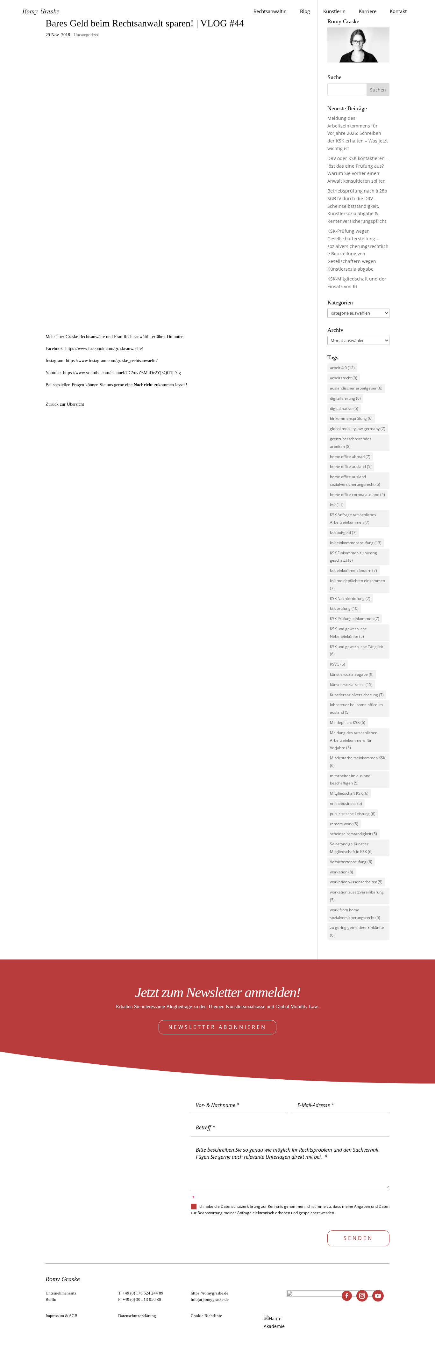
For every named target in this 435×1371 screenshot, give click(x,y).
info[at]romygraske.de (210, 1299)
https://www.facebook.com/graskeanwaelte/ (104, 348)
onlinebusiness (346, 803)
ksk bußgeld (343, 532)
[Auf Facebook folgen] (347, 1296)
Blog (305, 11)
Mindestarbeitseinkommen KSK (357, 761)
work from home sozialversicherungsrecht (355, 913)
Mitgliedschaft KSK (349, 793)
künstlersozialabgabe (352, 674)
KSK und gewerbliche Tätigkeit (356, 650)
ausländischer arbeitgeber (356, 388)
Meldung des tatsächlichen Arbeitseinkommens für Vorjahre (353, 740)
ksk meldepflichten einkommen (357, 584)
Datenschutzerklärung (137, 1315)
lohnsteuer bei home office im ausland (356, 708)
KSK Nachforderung (350, 598)
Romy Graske (40, 12)
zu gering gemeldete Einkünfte (357, 931)
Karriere (367, 11)
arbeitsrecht (343, 378)
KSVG (337, 664)
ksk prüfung (344, 608)
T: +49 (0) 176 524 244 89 (140, 1293)
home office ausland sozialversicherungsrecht (355, 480)
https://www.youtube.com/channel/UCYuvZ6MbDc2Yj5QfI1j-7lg (122, 372)
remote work (344, 824)
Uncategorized (86, 35)
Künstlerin (334, 11)
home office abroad (350, 456)
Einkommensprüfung (351, 418)
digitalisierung (345, 398)
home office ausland (351, 466)
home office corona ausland (357, 494)
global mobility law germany (357, 428)
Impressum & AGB (61, 1315)
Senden (358, 1238)
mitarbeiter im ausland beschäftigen (350, 779)
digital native (344, 408)
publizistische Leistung (352, 813)
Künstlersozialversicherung (357, 694)
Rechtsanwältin (270, 11)
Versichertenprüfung (351, 861)
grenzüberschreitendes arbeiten (350, 442)
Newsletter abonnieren (217, 1027)
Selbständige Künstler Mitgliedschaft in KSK (351, 847)
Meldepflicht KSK (347, 722)
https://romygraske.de (209, 1293)
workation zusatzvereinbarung (357, 895)
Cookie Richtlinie (206, 1315)
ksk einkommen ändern (353, 570)
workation (341, 872)
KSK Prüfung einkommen (354, 618)
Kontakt (398, 11)
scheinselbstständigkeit (353, 833)
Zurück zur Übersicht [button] (65, 404)
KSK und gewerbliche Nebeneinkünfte (348, 632)
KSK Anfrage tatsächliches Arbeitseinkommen (353, 518)
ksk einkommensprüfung (356, 542)
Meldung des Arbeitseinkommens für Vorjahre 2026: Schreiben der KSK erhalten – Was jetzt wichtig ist (357, 133)
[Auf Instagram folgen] (362, 1296)
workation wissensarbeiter (356, 882)
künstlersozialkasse (351, 684)
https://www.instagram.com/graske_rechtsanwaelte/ (112, 360)
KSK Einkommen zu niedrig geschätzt (353, 556)
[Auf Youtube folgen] (378, 1296)
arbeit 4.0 (342, 367)
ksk (337, 504)
